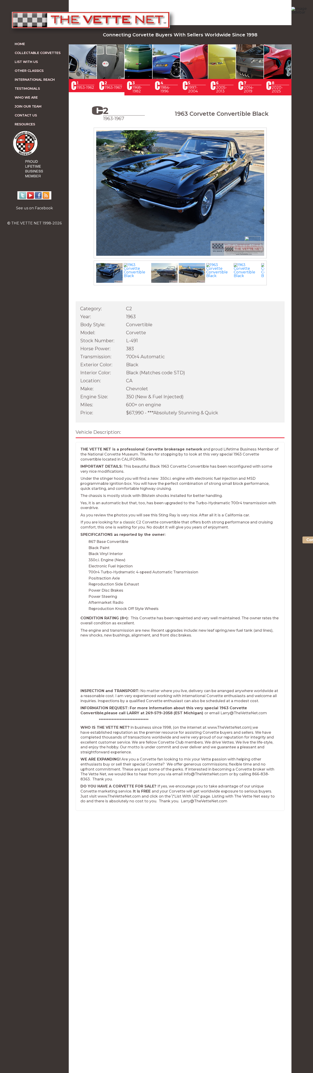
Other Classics (29, 71)
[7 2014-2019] (250, 77)
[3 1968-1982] (138, 77)
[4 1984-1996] (166, 77)
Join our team (28, 106)
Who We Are (26, 97)
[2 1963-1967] (111, 77)
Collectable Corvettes (37, 53)
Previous (87, 277)
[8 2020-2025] (278, 77)
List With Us (26, 62)
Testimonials (27, 88)
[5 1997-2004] (194, 77)
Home (20, 44)
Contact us (26, 115)
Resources (25, 124)
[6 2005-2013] (222, 77)
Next (273, 277)
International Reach (35, 80)
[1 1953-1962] (83, 77)
